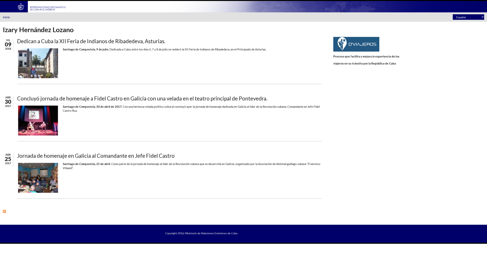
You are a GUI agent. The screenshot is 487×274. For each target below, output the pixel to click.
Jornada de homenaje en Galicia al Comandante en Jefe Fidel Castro (96, 155)
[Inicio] (42, 6)
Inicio (6, 17)
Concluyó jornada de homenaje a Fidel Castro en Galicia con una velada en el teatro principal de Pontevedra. (142, 98)
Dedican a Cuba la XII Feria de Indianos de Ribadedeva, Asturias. (91, 41)
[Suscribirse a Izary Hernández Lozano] (162, 211)
